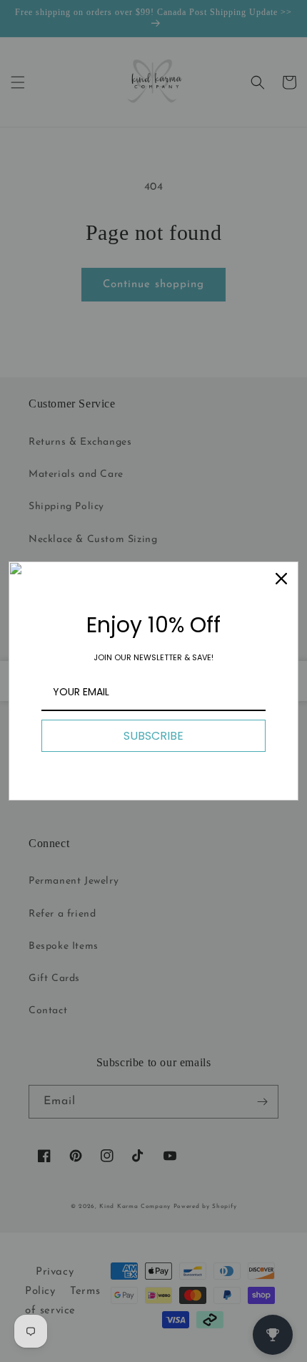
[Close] (281, 578)
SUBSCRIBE (153, 736)
